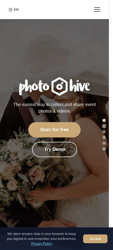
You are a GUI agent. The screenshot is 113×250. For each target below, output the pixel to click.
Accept (95, 239)
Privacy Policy (41, 244)
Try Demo (54, 149)
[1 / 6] (104, 120)
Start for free (54, 129)
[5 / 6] (104, 143)
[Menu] (97, 9)
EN (16, 9)
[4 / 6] (104, 137)
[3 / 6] (104, 132)
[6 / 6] (104, 149)
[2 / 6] (104, 125)
